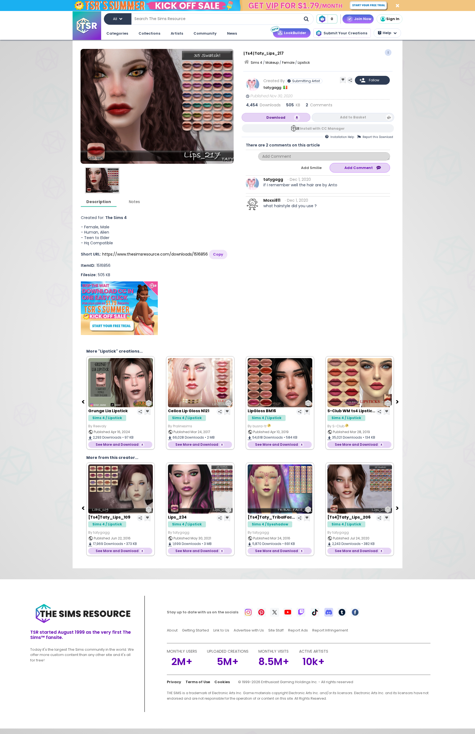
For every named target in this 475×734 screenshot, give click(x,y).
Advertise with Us (249, 630)
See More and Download (117, 444)
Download (275, 117)
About (172, 630)
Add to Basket (353, 117)
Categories (117, 33)
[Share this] (350, 80)
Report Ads (298, 630)
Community (205, 33)
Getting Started (195, 630)
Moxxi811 (271, 200)
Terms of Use (198, 682)
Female (288, 62)
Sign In (392, 18)
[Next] (398, 401)
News (232, 33)
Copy (218, 254)
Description (98, 201)
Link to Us (221, 630)
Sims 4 (256, 62)
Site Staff (276, 630)
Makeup (272, 62)
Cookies (222, 682)
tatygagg (272, 87)
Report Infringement (330, 630)
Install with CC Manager (322, 128)
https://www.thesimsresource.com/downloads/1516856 (155, 254)
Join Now (362, 18)
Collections (149, 33)
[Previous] (83, 401)
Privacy (174, 682)
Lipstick (304, 62)
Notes (134, 201)
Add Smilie (311, 167)
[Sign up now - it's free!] (119, 308)
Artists (177, 33)
